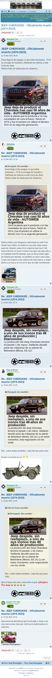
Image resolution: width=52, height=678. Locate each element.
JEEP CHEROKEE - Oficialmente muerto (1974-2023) (26, 27)
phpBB (21, 668)
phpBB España (33, 670)
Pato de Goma (12, 370)
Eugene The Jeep (13, 602)
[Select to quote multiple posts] (45, 41)
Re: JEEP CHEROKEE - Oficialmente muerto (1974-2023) (23, 154)
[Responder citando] (41, 41)
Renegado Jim (12, 39)
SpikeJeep (11, 144)
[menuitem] (4, 11)
